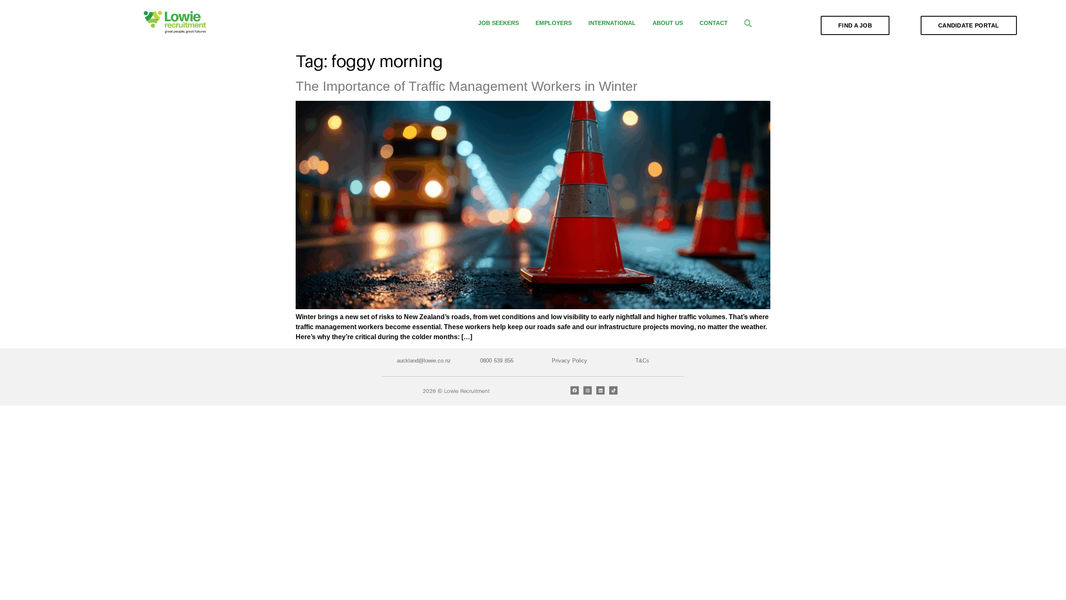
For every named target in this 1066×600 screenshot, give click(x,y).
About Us (668, 23)
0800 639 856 (496, 361)
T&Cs (642, 361)
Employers (553, 23)
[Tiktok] (613, 390)
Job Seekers (498, 23)
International (612, 23)
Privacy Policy (569, 361)
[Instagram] (587, 390)
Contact (714, 23)
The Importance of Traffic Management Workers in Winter (467, 86)
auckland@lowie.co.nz (424, 361)
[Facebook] (574, 390)
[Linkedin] (600, 390)
